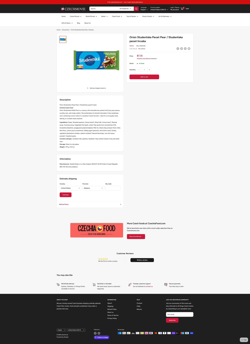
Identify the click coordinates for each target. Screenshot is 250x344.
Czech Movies (74, 16)
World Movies (90, 16)
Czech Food (116, 16)
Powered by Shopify (62, 337)
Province (85, 184)
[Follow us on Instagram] (99, 333)
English (60, 330)
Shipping (110, 306)
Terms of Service (112, 315)
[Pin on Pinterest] (181, 48)
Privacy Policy (112, 318)
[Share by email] (189, 48)
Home (64, 16)
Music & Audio (147, 16)
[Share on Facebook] (177, 48)
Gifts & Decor (66, 23)
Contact (139, 303)
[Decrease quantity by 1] (139, 70)
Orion (131, 46)
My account (174, 10)
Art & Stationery (163, 16)
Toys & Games (131, 16)
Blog (78, 23)
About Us (87, 23)
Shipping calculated (143, 58)
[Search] (136, 9)
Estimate (66, 195)
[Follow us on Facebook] (95, 333)
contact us (149, 286)
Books (103, 16)
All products (65, 30)
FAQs (138, 306)
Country (62, 184)
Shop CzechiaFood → (136, 236)
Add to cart (144, 77)
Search (109, 303)
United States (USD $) (74, 330)
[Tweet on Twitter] (185, 48)
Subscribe (172, 320)
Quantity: (132, 70)
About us (110, 312)
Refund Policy (63, 204)
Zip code (108, 184)
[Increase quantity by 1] (149, 70)
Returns (139, 309)
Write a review (142, 260)
